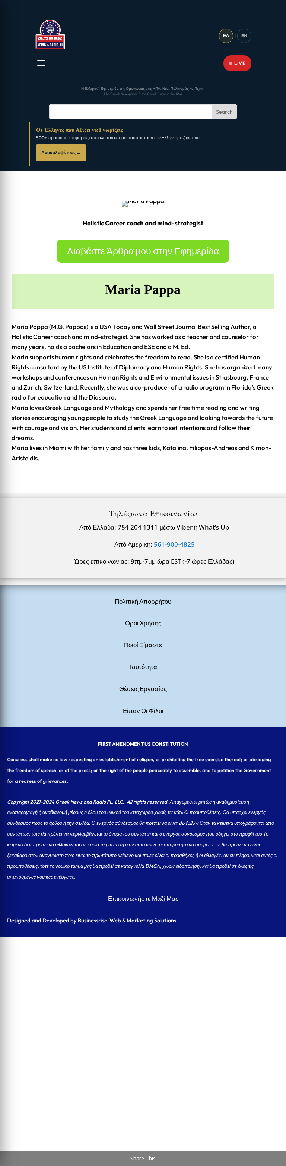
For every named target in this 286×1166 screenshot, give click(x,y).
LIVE (239, 63)
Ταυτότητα (143, 667)
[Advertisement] (143, 989)
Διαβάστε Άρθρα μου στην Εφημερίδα (143, 251)
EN (244, 35)
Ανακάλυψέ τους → (61, 152)
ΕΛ (226, 35)
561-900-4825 (174, 544)
